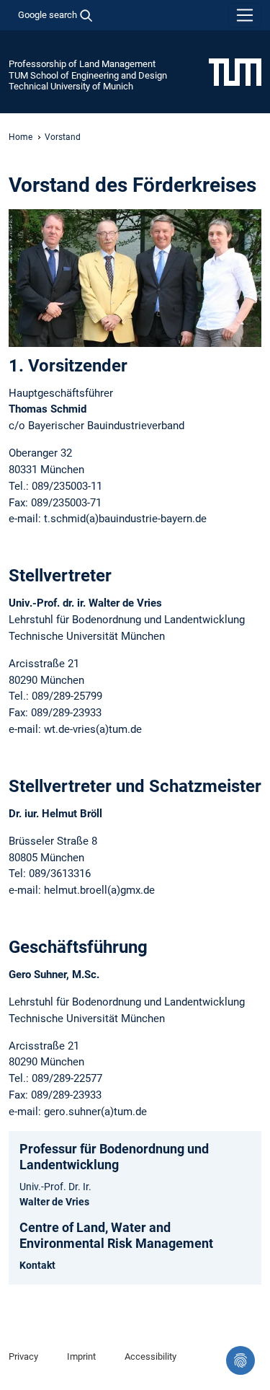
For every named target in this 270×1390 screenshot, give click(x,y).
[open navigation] (244, 15)
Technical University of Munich (71, 86)
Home (20, 137)
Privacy (23, 1356)
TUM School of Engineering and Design (88, 75)
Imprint (81, 1356)
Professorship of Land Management (82, 63)
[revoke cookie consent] (240, 1360)
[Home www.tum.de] (235, 71)
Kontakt (37, 1265)
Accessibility (150, 1356)
